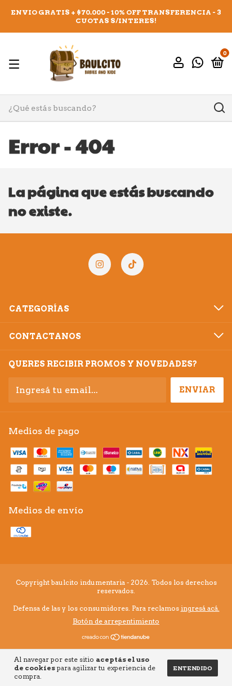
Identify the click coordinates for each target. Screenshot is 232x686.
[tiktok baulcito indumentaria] (132, 264)
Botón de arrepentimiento (116, 621)
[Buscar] (218, 108)
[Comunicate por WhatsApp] (197, 64)
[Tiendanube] (116, 638)
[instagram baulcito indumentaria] (99, 264)
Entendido (192, 668)
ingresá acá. (200, 608)
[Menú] (16, 63)
